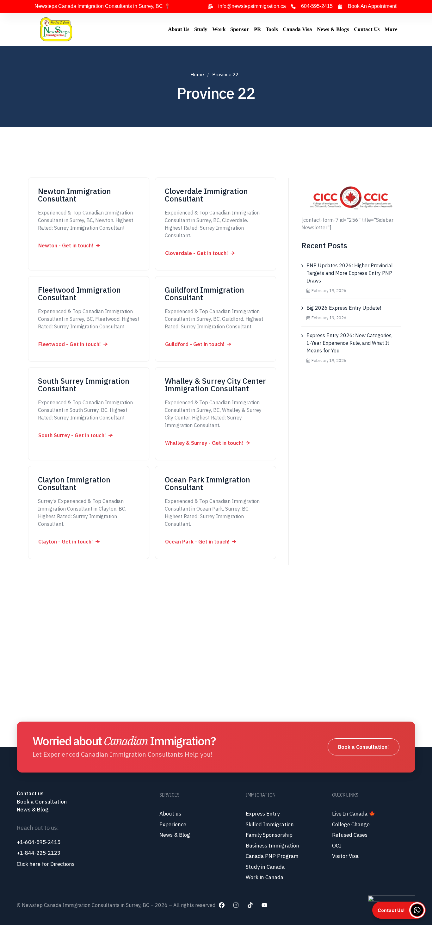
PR (257, 29)
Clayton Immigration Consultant (74, 483)
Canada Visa (297, 29)
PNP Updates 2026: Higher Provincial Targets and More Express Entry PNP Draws (349, 273)
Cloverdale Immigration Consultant (206, 195)
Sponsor (239, 29)
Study (200, 29)
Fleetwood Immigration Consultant (79, 293)
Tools (272, 29)
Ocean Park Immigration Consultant (207, 483)
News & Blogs (333, 29)
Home (197, 74)
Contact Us (367, 29)
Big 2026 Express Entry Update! (343, 308)
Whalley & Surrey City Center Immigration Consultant (215, 385)
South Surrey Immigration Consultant (83, 385)
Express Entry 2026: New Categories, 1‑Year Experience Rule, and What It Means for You (349, 343)
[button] (69, 245)
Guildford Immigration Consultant (204, 293)
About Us (178, 29)
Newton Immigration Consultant (74, 195)
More (391, 29)
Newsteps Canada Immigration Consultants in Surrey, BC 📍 (102, 6)
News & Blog (32, 809)
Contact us (31, 793)
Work (218, 29)
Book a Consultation (42, 801)
